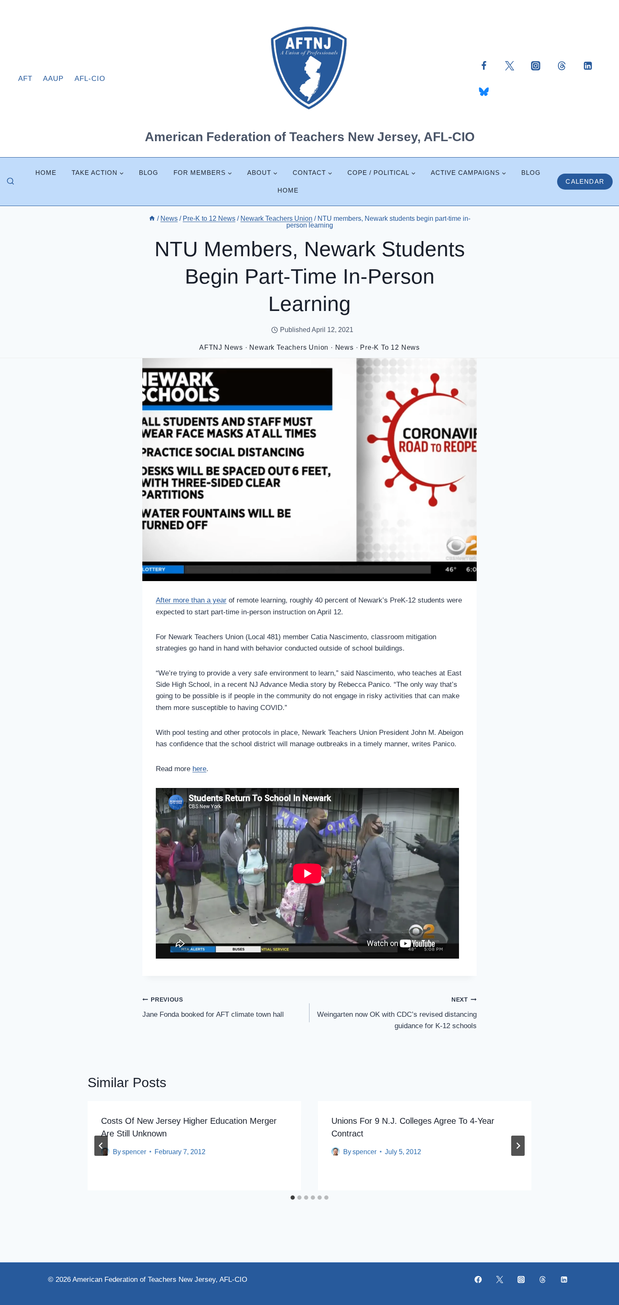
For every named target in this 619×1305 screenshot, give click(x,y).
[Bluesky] (484, 91)
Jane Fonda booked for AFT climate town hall (213, 1007)
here (199, 769)
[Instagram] (535, 65)
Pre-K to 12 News (390, 347)
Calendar (585, 181)
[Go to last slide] (101, 1146)
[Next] (518, 1146)
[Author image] (335, 1151)
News (344, 347)
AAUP (53, 79)
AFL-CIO (90, 79)
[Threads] (561, 65)
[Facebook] (484, 65)
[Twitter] (509, 65)
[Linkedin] (588, 65)
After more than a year (191, 600)
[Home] (152, 218)
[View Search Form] (10, 181)
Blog (148, 172)
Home (45, 172)
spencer (134, 1151)
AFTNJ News (221, 347)
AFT (25, 79)
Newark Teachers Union (288, 347)
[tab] (293, 1197)
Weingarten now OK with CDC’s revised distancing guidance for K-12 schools (397, 1013)
